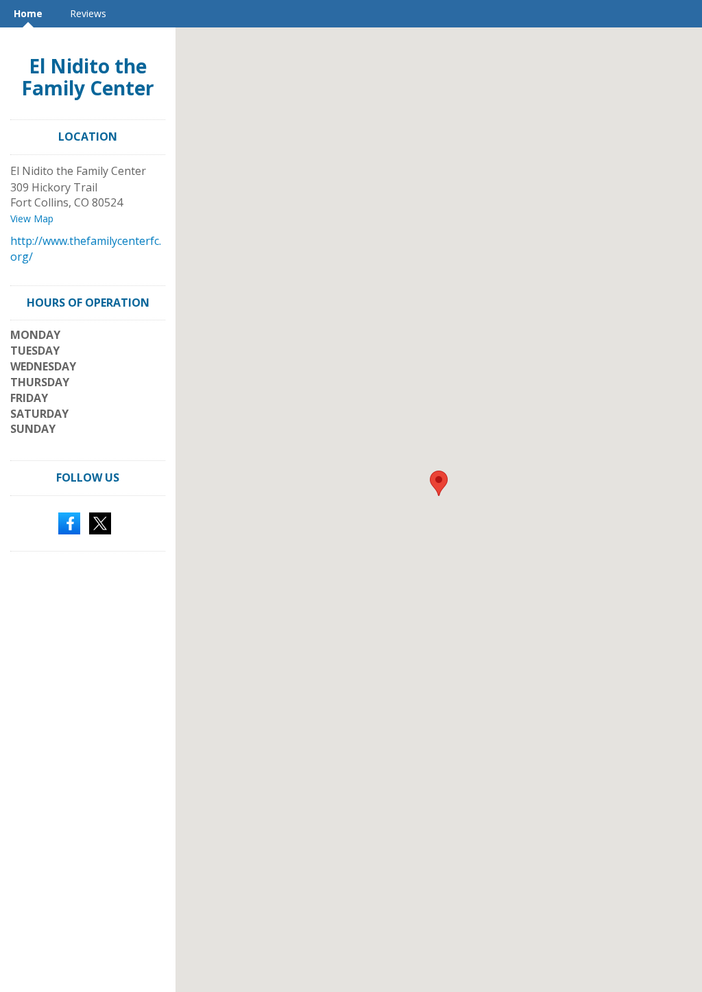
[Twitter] (100, 522)
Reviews (88, 13)
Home (28, 13)
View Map (31, 218)
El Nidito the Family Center (87, 77)
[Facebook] (69, 522)
